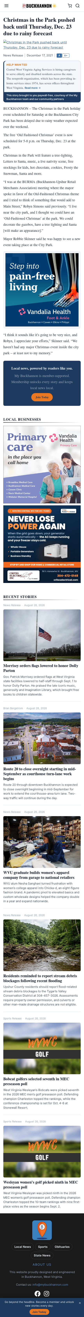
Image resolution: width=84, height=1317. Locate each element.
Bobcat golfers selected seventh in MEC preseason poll (36, 1081)
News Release (12, 605)
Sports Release (12, 1018)
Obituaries (62, 1247)
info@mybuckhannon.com (50, 1284)
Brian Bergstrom (13, 708)
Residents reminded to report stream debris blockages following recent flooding (40, 978)
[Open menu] (6, 5)
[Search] (77, 5)
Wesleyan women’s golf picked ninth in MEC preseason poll (40, 1184)
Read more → (33, 87)
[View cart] (70, 6)
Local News (22, 1247)
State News (42, 1255)
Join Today (39, 1311)
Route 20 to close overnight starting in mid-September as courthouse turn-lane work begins (39, 773)
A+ (66, 55)
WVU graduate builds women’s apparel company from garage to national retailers (38, 875)
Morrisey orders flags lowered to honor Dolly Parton (40, 668)
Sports (42, 1247)
